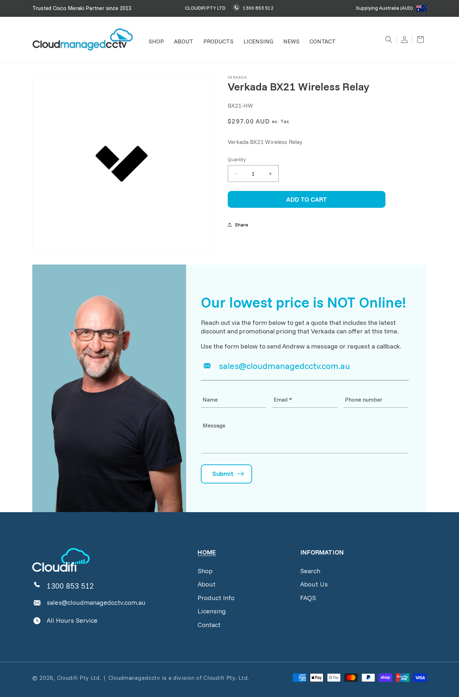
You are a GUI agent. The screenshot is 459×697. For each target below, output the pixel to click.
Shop (205, 571)
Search (310, 571)
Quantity (237, 159)
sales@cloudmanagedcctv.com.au (96, 602)
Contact (209, 625)
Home (207, 552)
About (207, 584)
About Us (314, 584)
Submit (222, 473)
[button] (156, 41)
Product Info (216, 598)
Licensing (212, 611)
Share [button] (241, 224)
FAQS (308, 598)
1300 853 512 (258, 8)
